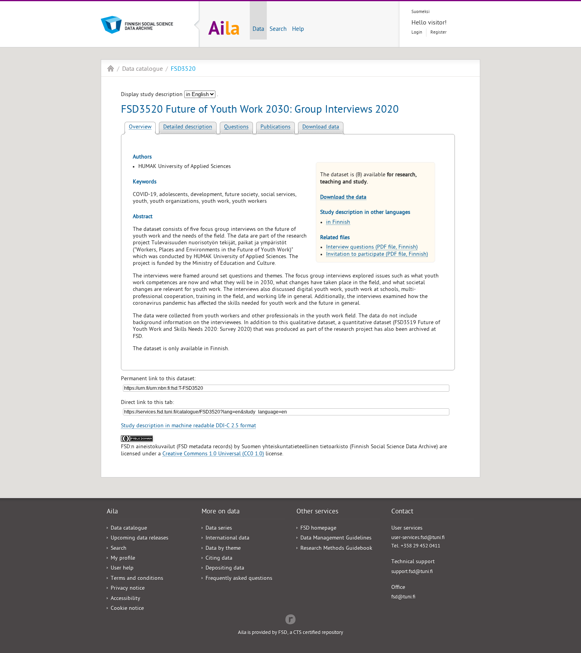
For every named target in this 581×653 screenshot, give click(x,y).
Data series (219, 528)
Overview (140, 127)
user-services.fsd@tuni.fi (418, 538)
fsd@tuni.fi (403, 597)
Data (258, 29)
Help (298, 29)
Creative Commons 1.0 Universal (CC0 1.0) (213, 454)
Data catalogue (142, 69)
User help (122, 568)
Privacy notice (128, 588)
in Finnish (338, 222)
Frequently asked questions (239, 579)
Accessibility (125, 599)
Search (278, 29)
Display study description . (169, 95)
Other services (317, 512)
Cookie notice (127, 609)
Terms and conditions (137, 579)
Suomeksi (420, 12)
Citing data (219, 558)
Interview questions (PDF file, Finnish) (372, 247)
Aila (110, 68)
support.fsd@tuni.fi (412, 572)
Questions (236, 127)
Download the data (343, 197)
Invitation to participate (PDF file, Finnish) (377, 254)
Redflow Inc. (290, 618)
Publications (275, 127)
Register (438, 32)
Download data (320, 127)
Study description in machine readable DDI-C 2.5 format (188, 426)
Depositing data (225, 568)
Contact (402, 512)
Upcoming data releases (139, 538)
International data (227, 538)
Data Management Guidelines (336, 538)
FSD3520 (183, 69)
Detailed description (187, 127)
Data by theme (223, 548)
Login (416, 32)
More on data (221, 512)
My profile (123, 558)
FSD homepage (318, 528)
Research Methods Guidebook (336, 548)
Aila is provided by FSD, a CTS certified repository (290, 633)
